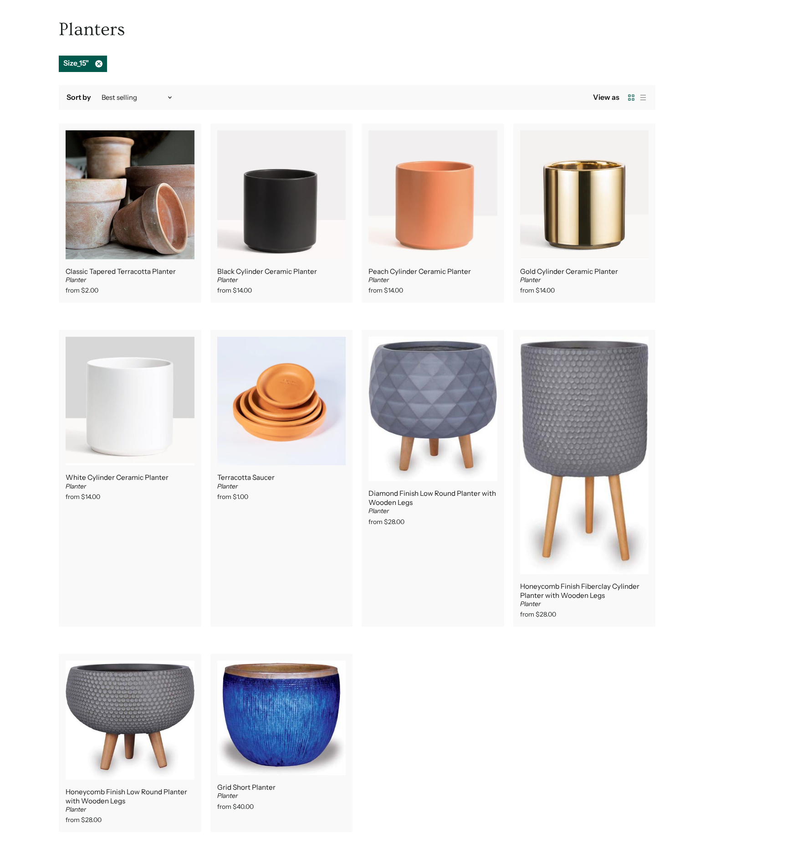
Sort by (78, 97)
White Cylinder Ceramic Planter (117, 477)
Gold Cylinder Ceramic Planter (569, 271)
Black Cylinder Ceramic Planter (267, 271)
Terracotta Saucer (246, 477)
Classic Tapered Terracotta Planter (121, 271)
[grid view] (631, 97)
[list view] (643, 97)
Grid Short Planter (246, 787)
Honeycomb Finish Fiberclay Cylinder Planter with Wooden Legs (579, 591)
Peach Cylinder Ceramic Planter (419, 271)
